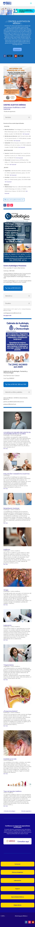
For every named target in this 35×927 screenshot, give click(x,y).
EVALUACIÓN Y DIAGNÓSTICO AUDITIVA (16, 474)
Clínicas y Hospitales (17, 872)
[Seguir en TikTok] (11, 205)
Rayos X (17, 888)
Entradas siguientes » (26, 811)
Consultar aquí (23, 841)
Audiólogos (6, 435)
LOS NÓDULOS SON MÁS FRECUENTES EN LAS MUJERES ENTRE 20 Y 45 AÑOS (17, 433)
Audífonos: (6, 549)
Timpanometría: (8, 665)
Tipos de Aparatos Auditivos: (12, 791)
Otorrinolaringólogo (15, 435)
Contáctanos (17, 49)
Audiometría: (7, 625)
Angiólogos (6, 666)
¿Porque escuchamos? (10, 711)
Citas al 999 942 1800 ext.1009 (16, 384)
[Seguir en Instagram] (8, 205)
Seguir (9, 56)
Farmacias (17, 864)
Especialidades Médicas (17, 897)
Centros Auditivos (15, 509)
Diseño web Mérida (10, 916)
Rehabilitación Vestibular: (11, 508)
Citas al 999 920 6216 (14, 288)
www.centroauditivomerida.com (15, 199)
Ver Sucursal (26, 134)
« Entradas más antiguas (9, 811)
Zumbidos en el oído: (10, 759)
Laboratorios (17, 880)
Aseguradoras (17, 905)
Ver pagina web (7, 315)
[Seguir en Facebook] (4, 56)
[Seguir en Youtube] (15, 56)
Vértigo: (5, 590)
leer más (5, 448)
